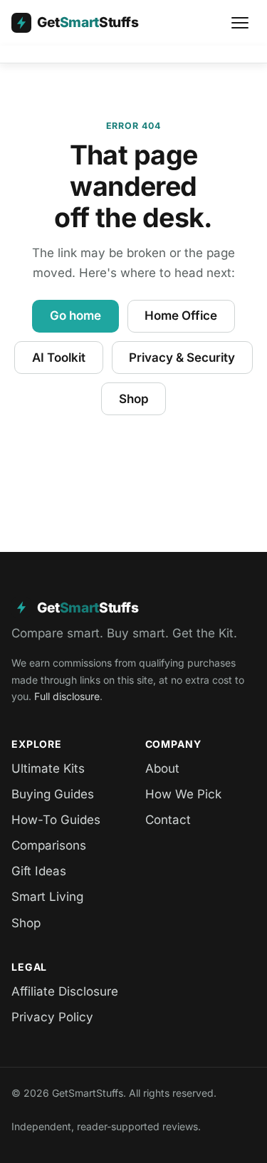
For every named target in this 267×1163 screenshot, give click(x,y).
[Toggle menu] (240, 22)
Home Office (181, 315)
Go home (75, 315)
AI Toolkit (58, 357)
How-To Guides (55, 820)
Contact (168, 820)
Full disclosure (67, 696)
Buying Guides (52, 794)
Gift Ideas (38, 871)
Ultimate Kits (48, 768)
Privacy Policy (52, 1017)
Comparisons (48, 845)
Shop (134, 399)
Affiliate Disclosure (64, 991)
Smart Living (47, 897)
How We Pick (183, 794)
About (162, 768)
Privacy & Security (182, 357)
